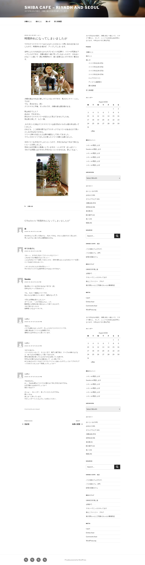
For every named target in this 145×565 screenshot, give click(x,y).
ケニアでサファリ (94, 78)
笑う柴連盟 (58, 21)
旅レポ (48, 21)
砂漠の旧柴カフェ (92, 257)
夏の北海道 (92, 85)
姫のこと (39, 21)
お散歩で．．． (91, 273)
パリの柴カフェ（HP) (93, 253)
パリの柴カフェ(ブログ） (94, 249)
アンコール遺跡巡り (95, 82)
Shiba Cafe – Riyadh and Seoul (62, 7)
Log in (88, 298)
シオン (39, 35)
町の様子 (89, 215)
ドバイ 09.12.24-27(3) (96, 71)
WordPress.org (91, 310)
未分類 (88, 211)
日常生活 (89, 207)
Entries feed (90, 302)
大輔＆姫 (30, 206)
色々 (87, 219)
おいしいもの (90, 191)
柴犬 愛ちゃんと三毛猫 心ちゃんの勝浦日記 (100, 285)
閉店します (96, 145)
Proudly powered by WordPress (75, 560)
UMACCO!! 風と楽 (92, 269)
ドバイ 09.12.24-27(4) (96, 74)
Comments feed (91, 306)
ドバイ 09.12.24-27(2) (96, 67)
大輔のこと (28, 21)
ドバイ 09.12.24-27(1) (96, 63)
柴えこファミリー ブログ (95, 281)
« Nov (93, 131)
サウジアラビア (91, 199)
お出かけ (89, 195)
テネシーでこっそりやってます (96, 277)
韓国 (87, 223)
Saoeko (28, 279)
